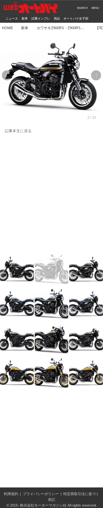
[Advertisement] (51, 193)
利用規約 (11, 494)
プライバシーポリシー (41, 494)
